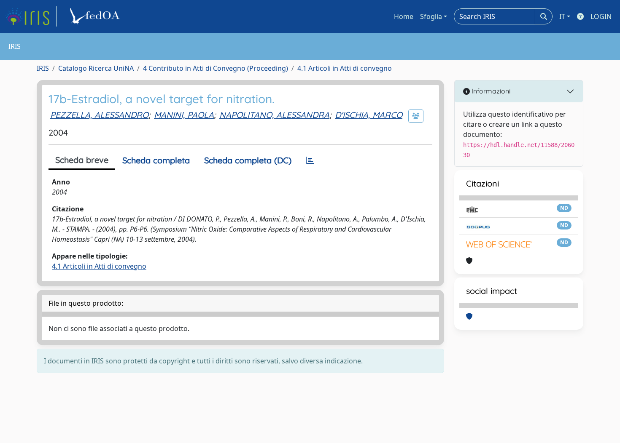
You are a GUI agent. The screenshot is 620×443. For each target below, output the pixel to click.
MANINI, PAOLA (184, 114)
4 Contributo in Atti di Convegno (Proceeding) (215, 68)
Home (403, 16)
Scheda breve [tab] (81, 160)
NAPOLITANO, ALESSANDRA (274, 114)
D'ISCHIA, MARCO (368, 114)
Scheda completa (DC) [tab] (247, 160)
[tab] (310, 160)
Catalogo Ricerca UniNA (96, 68)
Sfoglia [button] (431, 16)
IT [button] (562, 16)
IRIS (43, 68)
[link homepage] (31, 16)
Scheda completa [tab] (156, 160)
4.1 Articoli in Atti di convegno (344, 68)
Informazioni (490, 91)
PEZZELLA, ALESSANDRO (99, 114)
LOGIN (601, 16)
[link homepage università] (96, 16)
